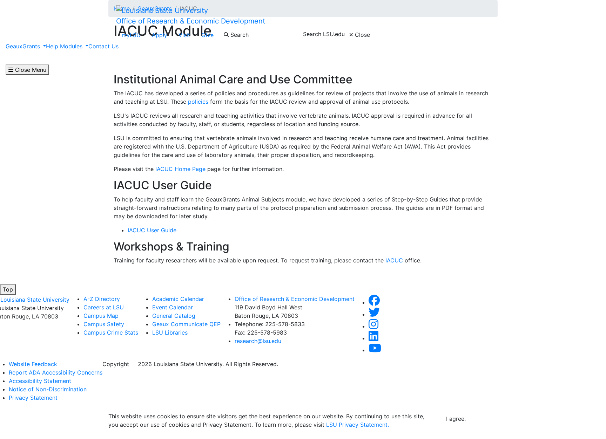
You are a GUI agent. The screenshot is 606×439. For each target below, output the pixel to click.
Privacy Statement (33, 397)
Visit (184, 35)
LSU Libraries (170, 332)
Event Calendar (172, 307)
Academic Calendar (178, 298)
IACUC (394, 260)
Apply (159, 35)
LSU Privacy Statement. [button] (357, 424)
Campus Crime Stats (110, 332)
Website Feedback (33, 364)
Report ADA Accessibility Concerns (55, 372)
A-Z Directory (101, 298)
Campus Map (101, 315)
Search (239, 34)
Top (8, 289)
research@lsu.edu (258, 340)
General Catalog (173, 315)
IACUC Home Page (180, 168)
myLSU (131, 35)
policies (198, 101)
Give (207, 35)
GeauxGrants (24, 46)
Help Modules (65, 46)
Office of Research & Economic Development (190, 21)
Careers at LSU (103, 307)
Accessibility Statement (40, 380)
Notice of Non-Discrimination (48, 389)
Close (361, 34)
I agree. (456, 418)
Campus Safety (103, 324)
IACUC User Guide (152, 230)
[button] (374, 302)
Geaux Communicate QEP (186, 324)
